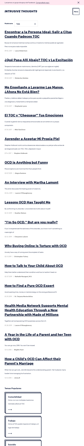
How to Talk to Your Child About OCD (34, 266)
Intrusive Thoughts (21, 11)
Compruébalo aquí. (43, 3)
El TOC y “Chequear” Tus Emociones (34, 115)
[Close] (78, 3)
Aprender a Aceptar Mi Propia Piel (32, 139)
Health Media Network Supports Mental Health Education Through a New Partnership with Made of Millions (36, 310)
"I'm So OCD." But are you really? (31, 222)
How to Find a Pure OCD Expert (29, 286)
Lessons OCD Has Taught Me (27, 202)
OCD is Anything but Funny (26, 162)
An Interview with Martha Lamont (31, 182)
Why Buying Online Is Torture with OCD (36, 246)
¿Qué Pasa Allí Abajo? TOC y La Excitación (39, 60)
